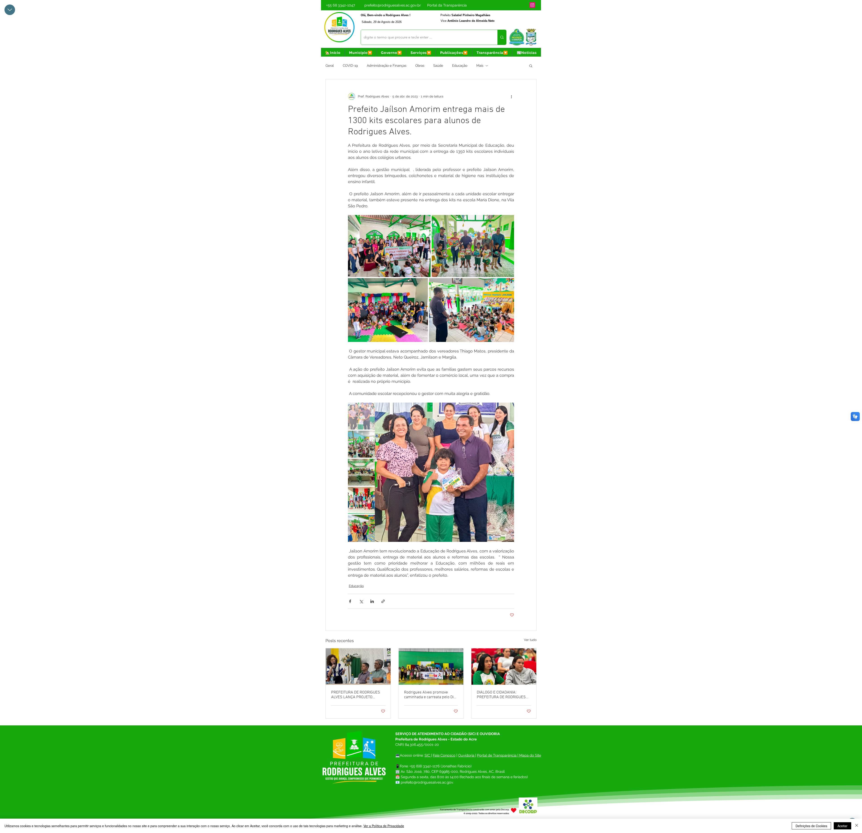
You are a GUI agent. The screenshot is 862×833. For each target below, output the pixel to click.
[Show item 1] (361, 416)
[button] (361, 53)
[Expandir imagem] (389, 246)
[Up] (9, 9)
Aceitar (842, 826)
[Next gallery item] (508, 472)
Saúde (438, 66)
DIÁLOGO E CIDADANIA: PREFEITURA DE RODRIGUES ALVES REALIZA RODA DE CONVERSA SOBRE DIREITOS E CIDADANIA (503, 695)
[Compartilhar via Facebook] (350, 601)
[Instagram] (532, 5)
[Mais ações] (511, 96)
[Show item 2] (361, 444)
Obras (419, 66)
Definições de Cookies (811, 826)
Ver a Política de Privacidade (383, 826)
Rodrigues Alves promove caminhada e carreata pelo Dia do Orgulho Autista (430, 695)
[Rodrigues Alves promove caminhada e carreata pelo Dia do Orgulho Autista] (431, 666)
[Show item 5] (361, 528)
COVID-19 (350, 66)
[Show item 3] (361, 472)
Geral (329, 66)
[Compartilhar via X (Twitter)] (361, 601)
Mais (479, 66)
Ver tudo (530, 640)
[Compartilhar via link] (383, 601)
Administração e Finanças (386, 66)
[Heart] (514, 810)
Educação (459, 66)
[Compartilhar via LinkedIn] (372, 601)
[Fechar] (856, 825)
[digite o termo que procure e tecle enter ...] (501, 37)
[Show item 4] (361, 500)
